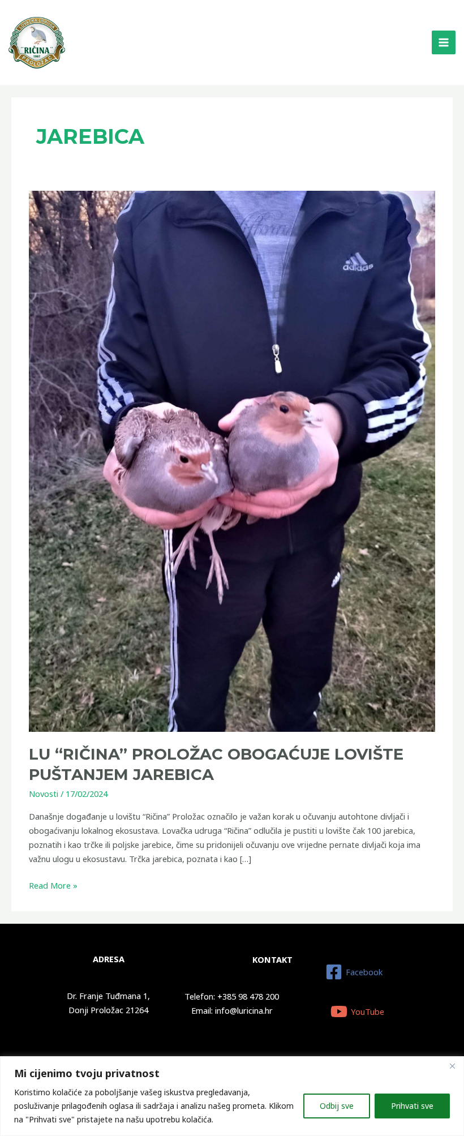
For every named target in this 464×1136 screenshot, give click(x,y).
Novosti (43, 793)
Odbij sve (337, 1105)
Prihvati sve (412, 1105)
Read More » (53, 884)
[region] (232, 1096)
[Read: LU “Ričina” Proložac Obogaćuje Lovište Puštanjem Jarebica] (232, 460)
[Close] (452, 1066)
